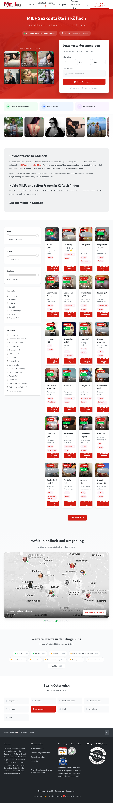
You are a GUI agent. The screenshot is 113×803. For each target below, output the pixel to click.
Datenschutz (59, 791)
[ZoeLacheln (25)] (83, 572)
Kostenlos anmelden (93, 612)
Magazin (62, 4)
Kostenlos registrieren (85, 82)
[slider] (8, 235)
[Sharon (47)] (51, 592)
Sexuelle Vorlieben (38, 757)
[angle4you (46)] (30, 585)
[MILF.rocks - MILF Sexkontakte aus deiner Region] (12, 4)
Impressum (70, 791)
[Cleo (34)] (25, 559)
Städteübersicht (37, 748)
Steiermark (23, 733)
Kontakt (50, 791)
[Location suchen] (87, 4)
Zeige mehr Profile (77, 518)
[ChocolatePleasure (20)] (88, 595)
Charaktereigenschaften (40, 752)
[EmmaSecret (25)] (41, 576)
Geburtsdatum (67, 57)
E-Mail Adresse (68, 68)
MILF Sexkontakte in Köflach (31, 165)
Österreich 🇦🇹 (13, 733)
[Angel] (67, 582)
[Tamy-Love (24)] (72, 566)
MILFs (31, 4)
